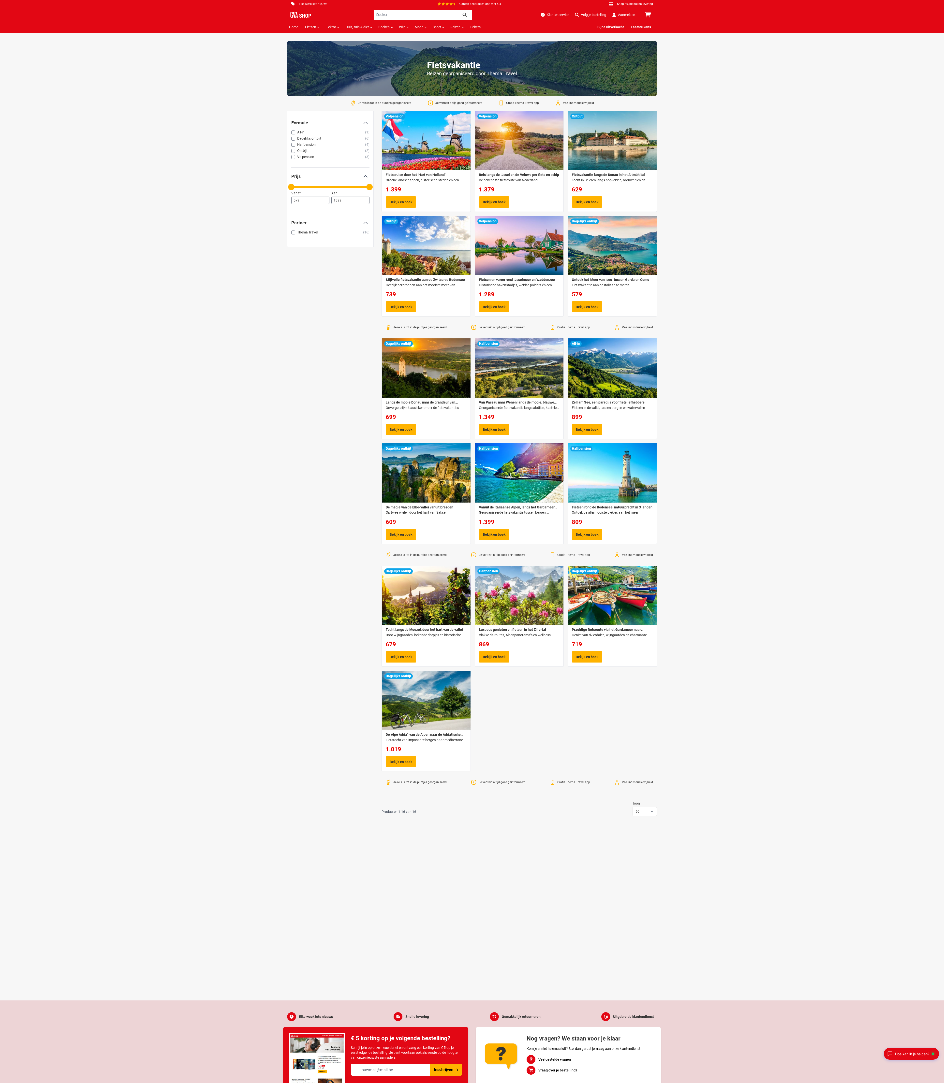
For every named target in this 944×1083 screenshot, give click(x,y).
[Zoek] (464, 14)
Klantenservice (558, 15)
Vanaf (296, 193)
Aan (334, 193)
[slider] (291, 187)
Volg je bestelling (593, 15)
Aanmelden (626, 15)
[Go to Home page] (300, 15)
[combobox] (423, 15)
